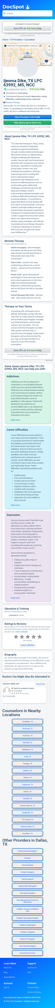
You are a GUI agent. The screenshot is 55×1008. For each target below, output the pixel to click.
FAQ (29, 972)
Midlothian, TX (27, 750)
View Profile (40, 684)
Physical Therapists (27, 939)
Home (5, 39)
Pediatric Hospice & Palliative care (28, 910)
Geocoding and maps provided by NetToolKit (22, 997)
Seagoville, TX (27, 813)
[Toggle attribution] (5, 45)
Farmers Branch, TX (27, 806)
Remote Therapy (13, 102)
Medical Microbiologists (28, 886)
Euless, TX (27, 792)
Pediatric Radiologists (27, 925)
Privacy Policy (33, 987)
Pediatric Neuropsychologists (27, 918)
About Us (7, 968)
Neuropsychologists (27, 893)
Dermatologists (27, 865)
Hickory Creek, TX (27, 827)
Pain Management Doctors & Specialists (27, 901)
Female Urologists (27, 872)
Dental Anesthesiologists (27, 851)
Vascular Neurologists (27, 946)
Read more (15, 420)
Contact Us (32, 968)
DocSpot (13, 6)
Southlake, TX (27, 722)
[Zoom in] (49, 46)
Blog (5, 972)
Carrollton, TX (27, 834)
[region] (27, 55)
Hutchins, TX (27, 736)
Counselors (29, 39)
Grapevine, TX (27, 785)
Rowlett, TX (27, 799)
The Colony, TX (27, 820)
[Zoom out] (49, 50)
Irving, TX (27, 757)
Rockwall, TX (27, 729)
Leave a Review (21, 632)
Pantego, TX (27, 764)
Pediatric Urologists (27, 932)
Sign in (6, 987)
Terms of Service (34, 992)
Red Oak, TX (27, 743)
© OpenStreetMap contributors (27, 46)
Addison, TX (27, 771)
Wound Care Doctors (27, 953)
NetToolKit (11, 46)
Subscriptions (9, 977)
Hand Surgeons (27, 879)
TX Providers (16, 39)
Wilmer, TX (27, 778)
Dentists (27, 858)
